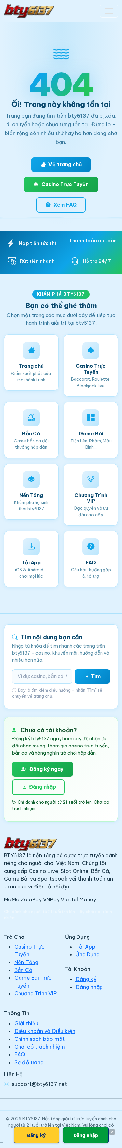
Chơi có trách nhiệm (39, 1046)
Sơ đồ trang (29, 1062)
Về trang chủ (65, 164)
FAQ (19, 1054)
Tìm (95, 676)
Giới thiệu (26, 1023)
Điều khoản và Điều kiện (44, 1031)
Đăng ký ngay (46, 769)
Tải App (85, 946)
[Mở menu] (109, 11)
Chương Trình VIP (35, 993)
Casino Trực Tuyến (64, 184)
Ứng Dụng (87, 954)
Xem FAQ (65, 204)
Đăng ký (85, 979)
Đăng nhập (42, 787)
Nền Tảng (26, 962)
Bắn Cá (23, 970)
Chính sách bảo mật (39, 1039)
